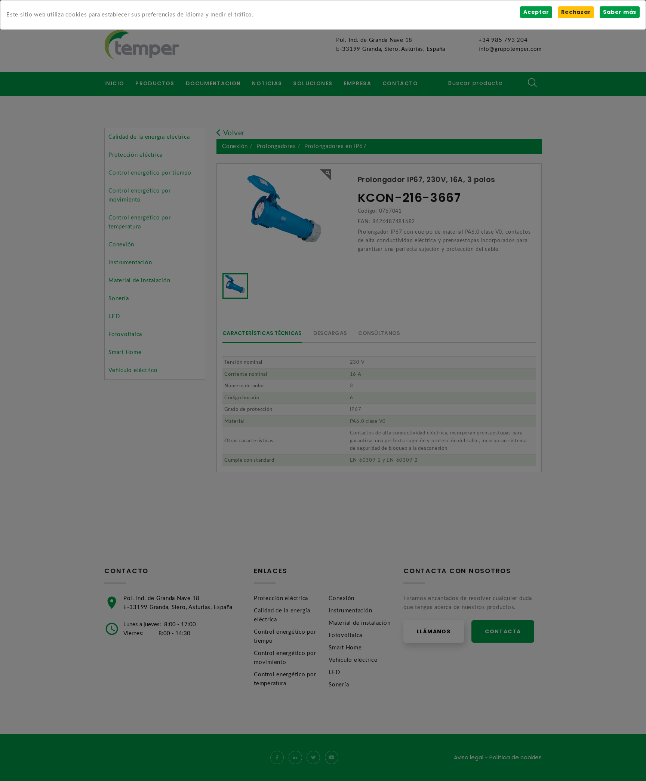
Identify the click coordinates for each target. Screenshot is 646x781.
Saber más (619, 12)
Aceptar (536, 12)
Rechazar (576, 12)
